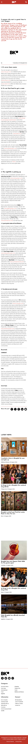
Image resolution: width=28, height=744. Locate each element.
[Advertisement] (14, 11)
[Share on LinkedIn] (22, 409)
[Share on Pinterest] (18, 409)
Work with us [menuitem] (4, 705)
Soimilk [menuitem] (2, 710)
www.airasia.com (5, 80)
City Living (3, 688)
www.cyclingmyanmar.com (17, 261)
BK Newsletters (18, 699)
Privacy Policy (19, 741)
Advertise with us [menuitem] (5, 703)
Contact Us (17, 705)
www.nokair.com (5, 84)
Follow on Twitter (19, 703)
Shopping (17, 686)
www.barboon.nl (17, 133)
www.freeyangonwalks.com (8, 253)
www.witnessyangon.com (7, 328)
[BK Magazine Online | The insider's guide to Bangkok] (14, 2)
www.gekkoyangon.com (10, 208)
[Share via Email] (25, 409)
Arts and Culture (4, 686)
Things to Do (17, 688)
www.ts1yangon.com (18, 303)
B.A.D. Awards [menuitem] (4, 699)
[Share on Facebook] (12, 409)
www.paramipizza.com (7, 220)
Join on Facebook (19, 701)
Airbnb (14, 161)
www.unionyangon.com (16, 178)
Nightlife (3, 693)
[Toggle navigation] (1, 2)
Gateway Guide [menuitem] (4, 701)
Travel (16, 690)
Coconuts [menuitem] (3, 707)
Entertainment (4, 690)
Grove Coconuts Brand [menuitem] (6, 708)
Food (2, 691)
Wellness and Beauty (19, 691)
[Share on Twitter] (15, 409)
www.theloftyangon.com (10, 148)
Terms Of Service (10, 741)
